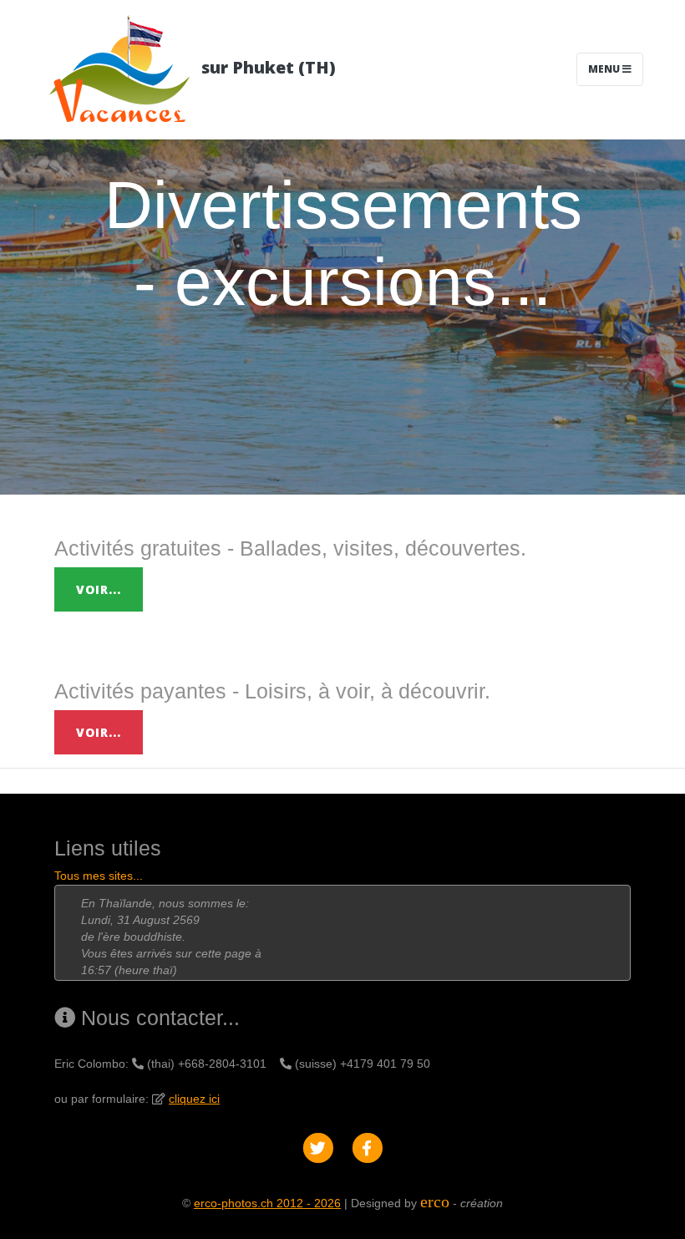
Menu (605, 69)
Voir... (98, 589)
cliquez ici (194, 1098)
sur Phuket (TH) (266, 67)
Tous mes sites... (98, 875)
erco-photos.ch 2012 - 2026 (267, 1203)
